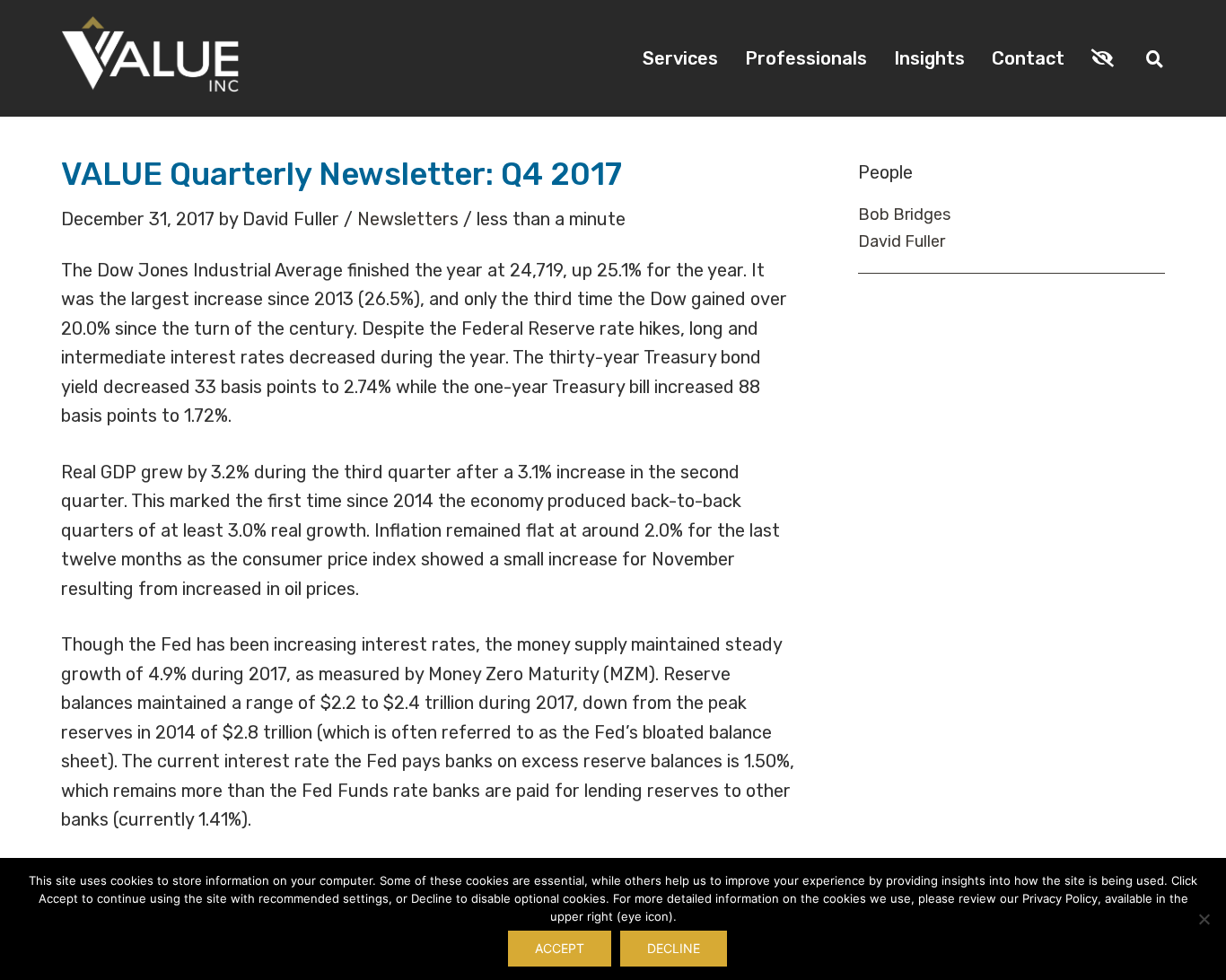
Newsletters (408, 219)
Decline (673, 948)
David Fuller (901, 241)
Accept (559, 948)
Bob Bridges (904, 214)
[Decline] (1204, 919)
